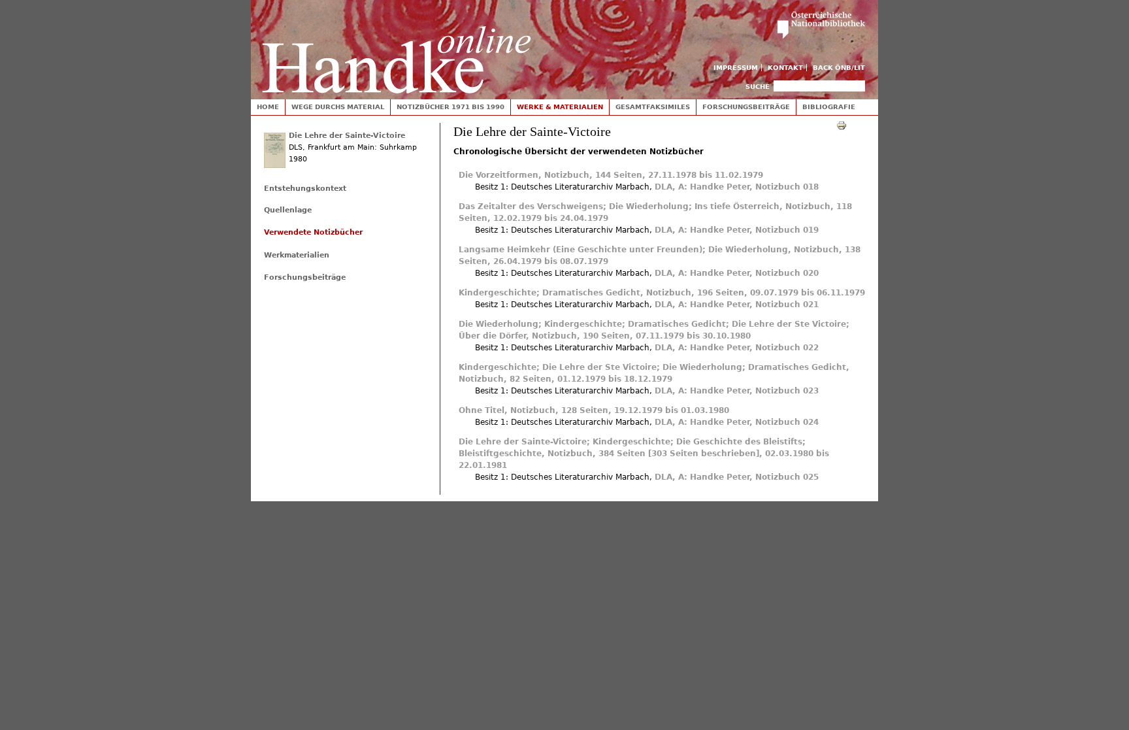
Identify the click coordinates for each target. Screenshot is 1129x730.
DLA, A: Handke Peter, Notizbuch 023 (737, 390)
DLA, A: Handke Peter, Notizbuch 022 (737, 347)
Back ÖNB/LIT (839, 67)
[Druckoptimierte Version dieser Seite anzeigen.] (841, 124)
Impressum (735, 67)
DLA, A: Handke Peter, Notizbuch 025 (737, 477)
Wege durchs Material (337, 106)
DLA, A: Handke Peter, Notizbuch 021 (737, 304)
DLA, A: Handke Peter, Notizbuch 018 (737, 186)
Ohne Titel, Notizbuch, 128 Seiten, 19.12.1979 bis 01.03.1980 (594, 410)
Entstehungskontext (305, 188)
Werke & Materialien (560, 106)
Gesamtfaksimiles (652, 106)
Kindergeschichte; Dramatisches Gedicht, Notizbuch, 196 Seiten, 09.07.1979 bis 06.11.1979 (662, 292)
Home (268, 106)
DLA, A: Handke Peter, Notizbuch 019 (737, 230)
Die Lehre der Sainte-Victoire (347, 135)
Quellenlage (288, 210)
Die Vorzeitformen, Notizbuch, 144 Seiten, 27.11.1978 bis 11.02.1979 (611, 175)
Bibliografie (828, 106)
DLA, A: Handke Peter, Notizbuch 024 (737, 422)
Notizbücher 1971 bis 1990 (450, 106)
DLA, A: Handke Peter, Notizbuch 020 (737, 273)
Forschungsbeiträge (746, 106)
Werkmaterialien (296, 255)
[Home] (396, 46)
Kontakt (785, 67)
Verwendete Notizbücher (313, 232)
